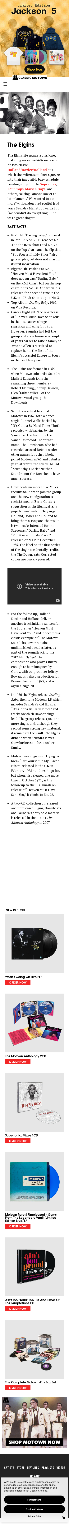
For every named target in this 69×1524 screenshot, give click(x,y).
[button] (34, 949)
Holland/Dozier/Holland (27, 170)
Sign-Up (35, 1476)
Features (33, 1467)
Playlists (47, 1467)
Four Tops (15, 189)
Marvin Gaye (35, 189)
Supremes (48, 184)
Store (21, 1467)
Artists (9, 1467)
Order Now (18, 982)
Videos (61, 1467)
